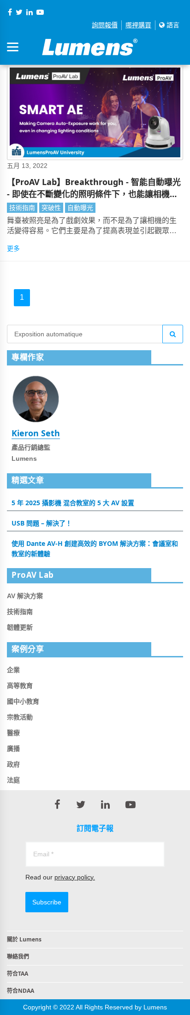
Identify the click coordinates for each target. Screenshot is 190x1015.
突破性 (51, 207)
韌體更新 (20, 627)
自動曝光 (80, 207)
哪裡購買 (138, 25)
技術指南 (22, 207)
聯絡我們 (18, 956)
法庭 (13, 780)
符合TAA (17, 974)
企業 (13, 670)
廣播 (13, 748)
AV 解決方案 (25, 596)
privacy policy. (74, 877)
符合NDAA (20, 991)
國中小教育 (23, 701)
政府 (13, 764)
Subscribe (46, 902)
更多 (13, 248)
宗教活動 (20, 717)
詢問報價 (105, 25)
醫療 (13, 732)
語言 (172, 25)
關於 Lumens (24, 939)
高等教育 (20, 685)
